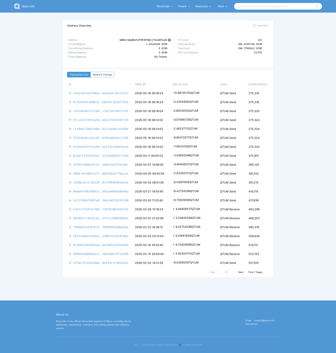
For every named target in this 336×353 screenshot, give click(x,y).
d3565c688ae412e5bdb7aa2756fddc (100, 164)
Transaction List (78, 74)
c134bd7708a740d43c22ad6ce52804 (100, 128)
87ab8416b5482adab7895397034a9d (100, 245)
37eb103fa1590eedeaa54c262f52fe (100, 93)
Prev (212, 272)
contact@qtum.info (264, 321)
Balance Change (102, 74)
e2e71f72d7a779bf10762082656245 (100, 209)
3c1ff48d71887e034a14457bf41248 (100, 200)
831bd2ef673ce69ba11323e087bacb (100, 146)
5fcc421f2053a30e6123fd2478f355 (100, 120)
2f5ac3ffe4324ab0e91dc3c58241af (100, 262)
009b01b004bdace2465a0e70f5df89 (100, 253)
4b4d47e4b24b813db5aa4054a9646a (100, 191)
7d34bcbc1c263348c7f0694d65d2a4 (100, 182)
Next (240, 272)
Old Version (252, 324)
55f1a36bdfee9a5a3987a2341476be (100, 236)
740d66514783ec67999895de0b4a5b (100, 227)
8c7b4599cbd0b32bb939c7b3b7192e (100, 102)
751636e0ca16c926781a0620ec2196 (100, 137)
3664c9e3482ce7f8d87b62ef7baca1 (100, 173)
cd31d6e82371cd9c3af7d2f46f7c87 (100, 111)
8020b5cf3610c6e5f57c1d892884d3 (100, 218)
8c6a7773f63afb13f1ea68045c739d (100, 155)
